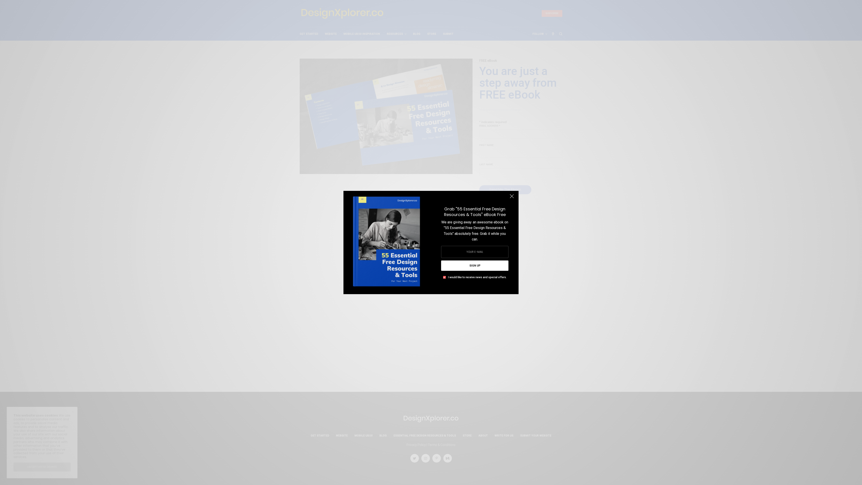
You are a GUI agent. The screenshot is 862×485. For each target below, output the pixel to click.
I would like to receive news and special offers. (477, 277)
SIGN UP (474, 265)
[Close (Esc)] (511, 198)
